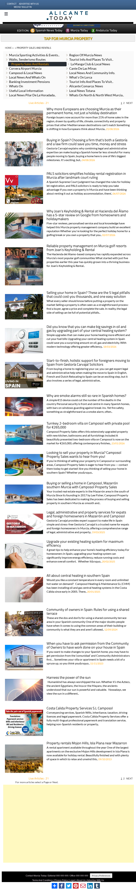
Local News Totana (82, 91)
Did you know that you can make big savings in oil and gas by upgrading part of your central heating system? (87, 329)
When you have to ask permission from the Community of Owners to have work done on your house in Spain (88, 645)
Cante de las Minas (83, 68)
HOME (8, 48)
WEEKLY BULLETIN (23, 6)
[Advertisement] (68, 824)
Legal (72, 880)
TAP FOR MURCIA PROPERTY (68, 38)
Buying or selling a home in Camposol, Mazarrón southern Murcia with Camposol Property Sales (82, 485)
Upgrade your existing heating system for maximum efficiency (85, 544)
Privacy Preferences (101, 875)
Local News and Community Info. (92, 73)
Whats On (16, 86)
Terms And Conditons (42, 880)
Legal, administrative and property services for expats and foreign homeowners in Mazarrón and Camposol (86, 514)
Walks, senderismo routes (27, 59)
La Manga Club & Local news (90, 64)
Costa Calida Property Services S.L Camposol (80, 708)
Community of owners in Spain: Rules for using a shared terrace (88, 612)
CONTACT (11, 3)
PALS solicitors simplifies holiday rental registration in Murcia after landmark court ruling (86, 176)
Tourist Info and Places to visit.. (91, 82)
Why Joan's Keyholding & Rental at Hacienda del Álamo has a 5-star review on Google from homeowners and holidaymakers (87, 215)
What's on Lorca (80, 77)
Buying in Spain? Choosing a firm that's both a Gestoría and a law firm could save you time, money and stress (87, 142)
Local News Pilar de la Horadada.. (32, 95)
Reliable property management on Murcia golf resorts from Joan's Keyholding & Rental (86, 248)
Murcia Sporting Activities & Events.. (34, 55)
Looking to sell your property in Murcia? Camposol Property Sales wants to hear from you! (84, 455)
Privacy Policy (61, 880)
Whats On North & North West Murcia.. (96, 95)
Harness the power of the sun (69, 678)
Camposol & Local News (25, 73)
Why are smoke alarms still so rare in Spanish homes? (86, 396)
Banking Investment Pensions (29, 82)
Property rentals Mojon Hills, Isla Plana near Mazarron (87, 743)
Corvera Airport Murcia (25, 68)
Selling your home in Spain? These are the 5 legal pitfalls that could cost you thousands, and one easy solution (88, 295)
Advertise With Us (95, 880)
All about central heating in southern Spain (78, 576)
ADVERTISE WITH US (29, 3)
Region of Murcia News (85, 55)
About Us (80, 880)
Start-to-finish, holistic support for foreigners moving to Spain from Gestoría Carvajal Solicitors (88, 363)
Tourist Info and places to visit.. (91, 59)
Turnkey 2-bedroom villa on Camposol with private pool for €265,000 (88, 425)
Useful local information (26, 91)
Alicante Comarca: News (86, 86)
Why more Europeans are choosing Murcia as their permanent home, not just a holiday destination (84, 111)
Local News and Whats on (27, 77)
